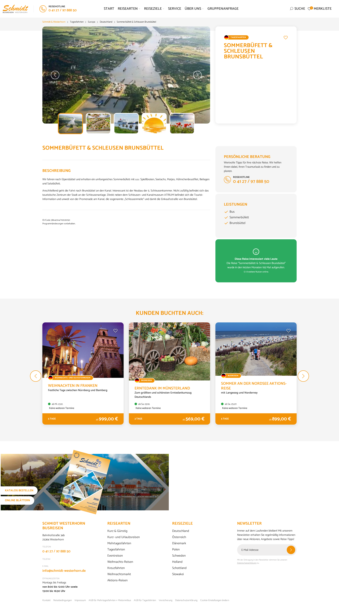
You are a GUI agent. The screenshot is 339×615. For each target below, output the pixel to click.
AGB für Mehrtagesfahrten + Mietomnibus (110, 600)
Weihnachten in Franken (72, 386)
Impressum (80, 600)
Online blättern (17, 500)
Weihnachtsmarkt (119, 574)
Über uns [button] (193, 8)
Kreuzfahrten (116, 568)
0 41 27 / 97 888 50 (56, 551)
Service (174, 8)
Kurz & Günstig (117, 531)
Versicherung (165, 600)
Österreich (179, 537)
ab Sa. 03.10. (144, 404)
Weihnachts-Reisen (120, 562)
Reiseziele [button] (153, 8)
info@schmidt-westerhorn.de (64, 571)
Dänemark (179, 543)
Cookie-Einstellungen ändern (214, 600)
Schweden (179, 555)
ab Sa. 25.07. (230, 404)
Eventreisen (115, 555)
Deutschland (180, 531)
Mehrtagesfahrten (119, 543)
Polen (176, 549)
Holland (177, 562)
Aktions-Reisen (117, 580)
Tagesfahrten (116, 549)
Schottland (179, 568)
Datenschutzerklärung (246, 563)
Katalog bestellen (19, 490)
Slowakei (178, 574)
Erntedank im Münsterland (162, 388)
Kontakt (46, 600)
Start (109, 8)
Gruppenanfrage (223, 8)
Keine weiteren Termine (61, 408)
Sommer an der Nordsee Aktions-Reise (254, 385)
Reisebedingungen (62, 600)
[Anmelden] (291, 550)
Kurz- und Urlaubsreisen (123, 537)
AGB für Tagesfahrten (145, 600)
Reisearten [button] (128, 8)
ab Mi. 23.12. (57, 404)
